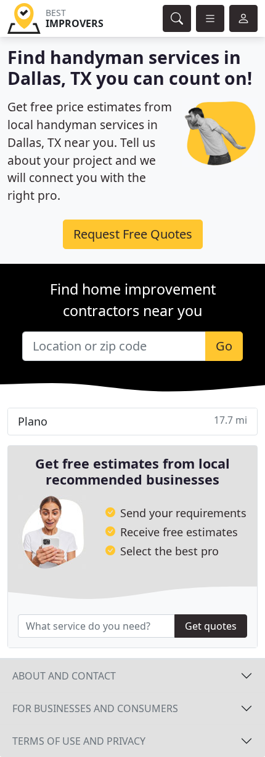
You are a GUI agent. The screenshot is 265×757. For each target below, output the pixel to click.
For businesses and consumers (95, 708)
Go (224, 346)
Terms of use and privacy (78, 741)
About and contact (64, 676)
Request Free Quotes (132, 234)
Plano (132, 421)
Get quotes (211, 626)
